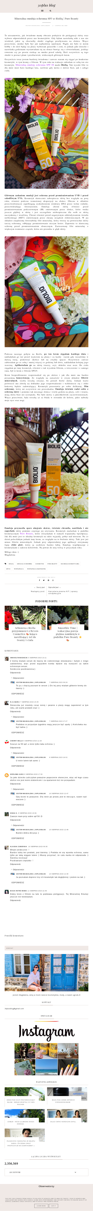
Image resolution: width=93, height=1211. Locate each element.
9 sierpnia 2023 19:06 (27, 813)
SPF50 (8, 569)
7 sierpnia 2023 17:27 (58, 721)
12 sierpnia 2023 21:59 (37, 891)
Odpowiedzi (18, 678)
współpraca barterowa (36, 569)
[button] (24, 9)
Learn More (41, 1206)
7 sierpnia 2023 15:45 (29, 702)
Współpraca (19, 569)
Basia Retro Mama (18, 891)
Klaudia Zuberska (19, 846)
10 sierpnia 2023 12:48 (59, 829)
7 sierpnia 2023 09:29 (58, 682)
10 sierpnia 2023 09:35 (38, 846)
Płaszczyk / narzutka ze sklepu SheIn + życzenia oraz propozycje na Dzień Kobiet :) (21, 1143)
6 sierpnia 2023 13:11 (37, 658)
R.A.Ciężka (15, 702)
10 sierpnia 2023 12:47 (59, 793)
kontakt (9, 948)
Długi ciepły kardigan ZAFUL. (63, 1121)
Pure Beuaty (26, 533)
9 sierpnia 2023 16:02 (58, 757)
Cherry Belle (16, 741)
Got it (53, 1206)
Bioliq (11, 564)
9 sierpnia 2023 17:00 (33, 774)
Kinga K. (14, 813)
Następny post (38, 591)
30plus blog (46, 5)
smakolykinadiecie (19, 658)
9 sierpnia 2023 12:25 (32, 741)
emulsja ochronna (24, 564)
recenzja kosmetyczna (70, 564)
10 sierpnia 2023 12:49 (59, 874)
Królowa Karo (17, 774)
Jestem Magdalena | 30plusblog (31, 682)
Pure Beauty (52, 564)
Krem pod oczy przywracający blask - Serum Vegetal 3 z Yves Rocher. (21, 1102)
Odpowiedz (15, 673)
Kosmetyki (40, 564)
